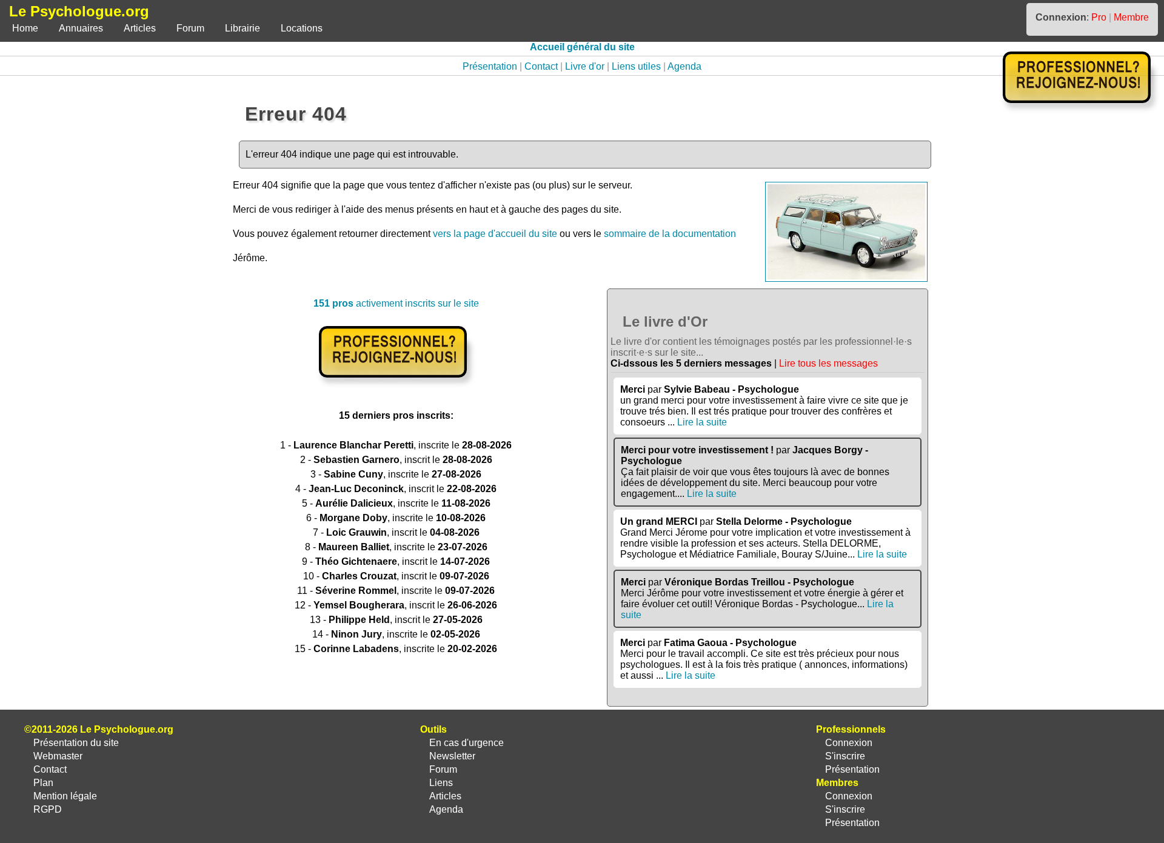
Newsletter (452, 756)
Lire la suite (702, 422)
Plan (43, 783)
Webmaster (57, 756)
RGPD (47, 809)
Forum (190, 28)
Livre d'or (584, 66)
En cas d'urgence (466, 743)
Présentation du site (76, 743)
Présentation (490, 66)
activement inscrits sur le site (396, 303)
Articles (140, 28)
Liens (441, 783)
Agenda (684, 66)
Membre (1131, 17)
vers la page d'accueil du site (495, 233)
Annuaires (81, 28)
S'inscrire (845, 756)
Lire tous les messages (828, 363)
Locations (302, 28)
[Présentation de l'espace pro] (396, 386)
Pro (1098, 17)
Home (25, 28)
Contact (541, 66)
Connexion (848, 743)
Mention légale (65, 796)
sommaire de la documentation (670, 233)
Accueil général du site (582, 47)
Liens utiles (636, 66)
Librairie (242, 28)
